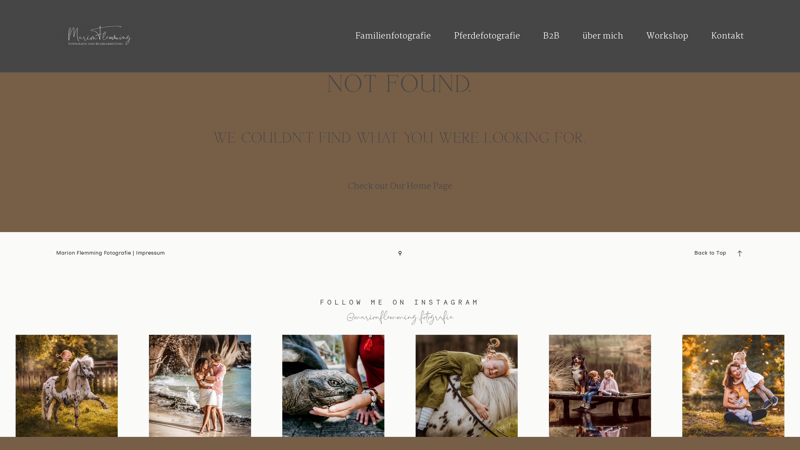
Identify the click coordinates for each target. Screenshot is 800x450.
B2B (551, 36)
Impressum (150, 253)
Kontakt (727, 36)
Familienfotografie (393, 36)
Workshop (667, 36)
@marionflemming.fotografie (400, 316)
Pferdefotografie (487, 36)
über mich (602, 36)
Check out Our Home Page (400, 186)
